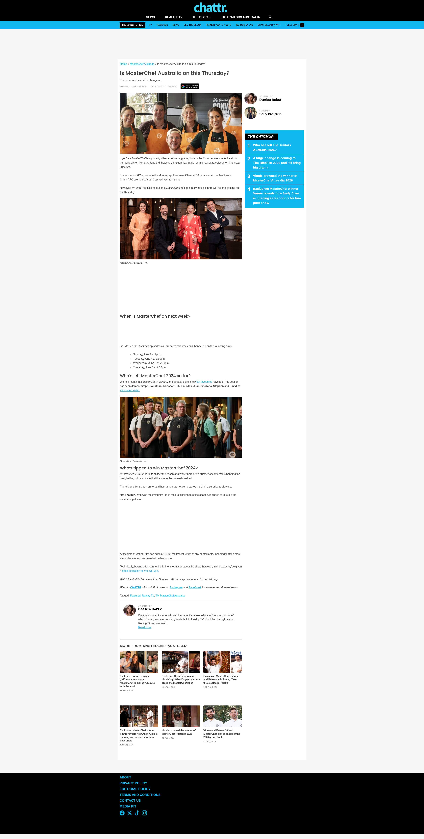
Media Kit (128, 806)
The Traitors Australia (240, 17)
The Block (201, 17)
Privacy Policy (133, 783)
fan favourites (204, 381)
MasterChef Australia (142, 64)
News (150, 17)
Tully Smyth (292, 25)
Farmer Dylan (244, 25)
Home (123, 64)
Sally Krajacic (270, 114)
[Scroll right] (302, 25)
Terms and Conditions (140, 795)
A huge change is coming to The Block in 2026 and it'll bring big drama (277, 162)
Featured (162, 25)
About (125, 777)
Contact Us (130, 800)
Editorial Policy (136, 789)
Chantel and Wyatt (269, 25)
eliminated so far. (130, 390)
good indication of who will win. (140, 570)
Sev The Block (192, 25)
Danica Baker (270, 99)
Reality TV (173, 17)
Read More (144, 627)
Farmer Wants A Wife (218, 25)
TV (150, 25)
